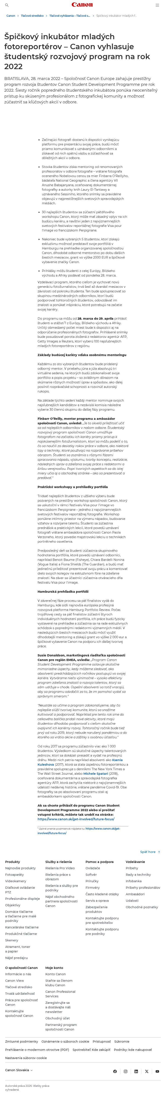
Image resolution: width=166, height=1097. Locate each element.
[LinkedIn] (136, 1071)
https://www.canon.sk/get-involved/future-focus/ (76, 819)
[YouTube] (157, 1071)
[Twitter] (146, 1071)
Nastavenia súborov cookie (26, 1058)
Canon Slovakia (17, 1070)
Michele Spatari (95, 774)
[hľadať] (6, 5)
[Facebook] (115, 1071)
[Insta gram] (125, 1071)
